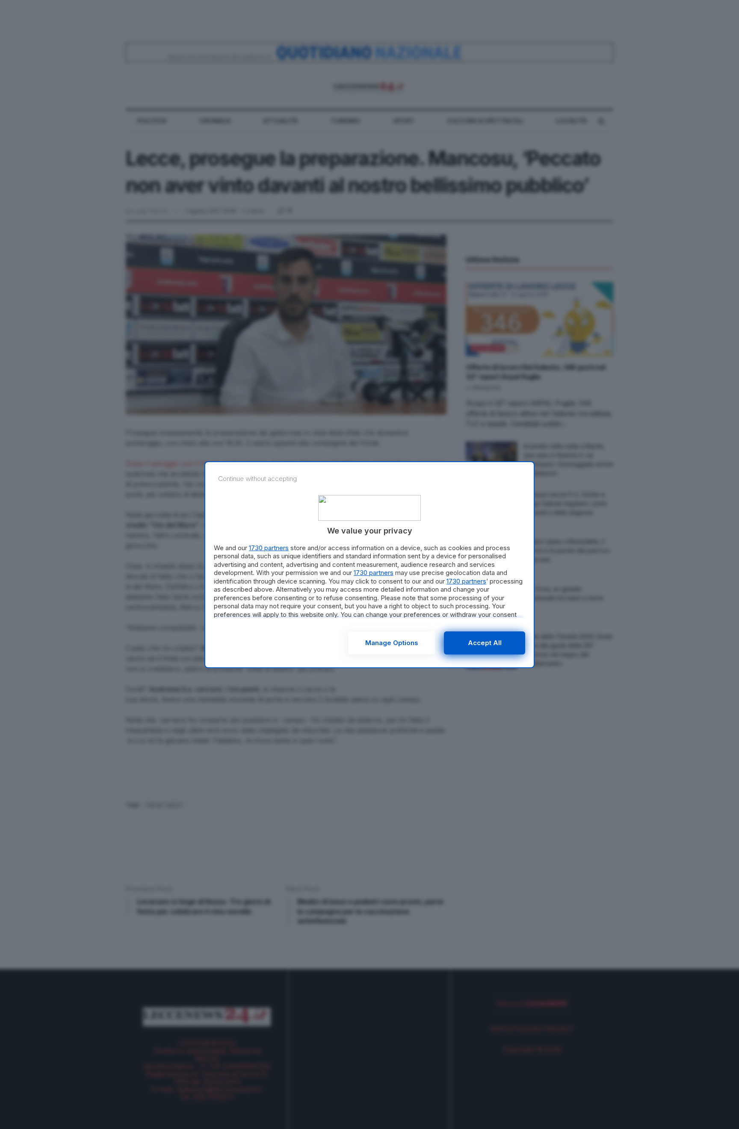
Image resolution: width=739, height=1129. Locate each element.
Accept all (485, 643)
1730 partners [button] (269, 548)
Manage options (391, 643)
